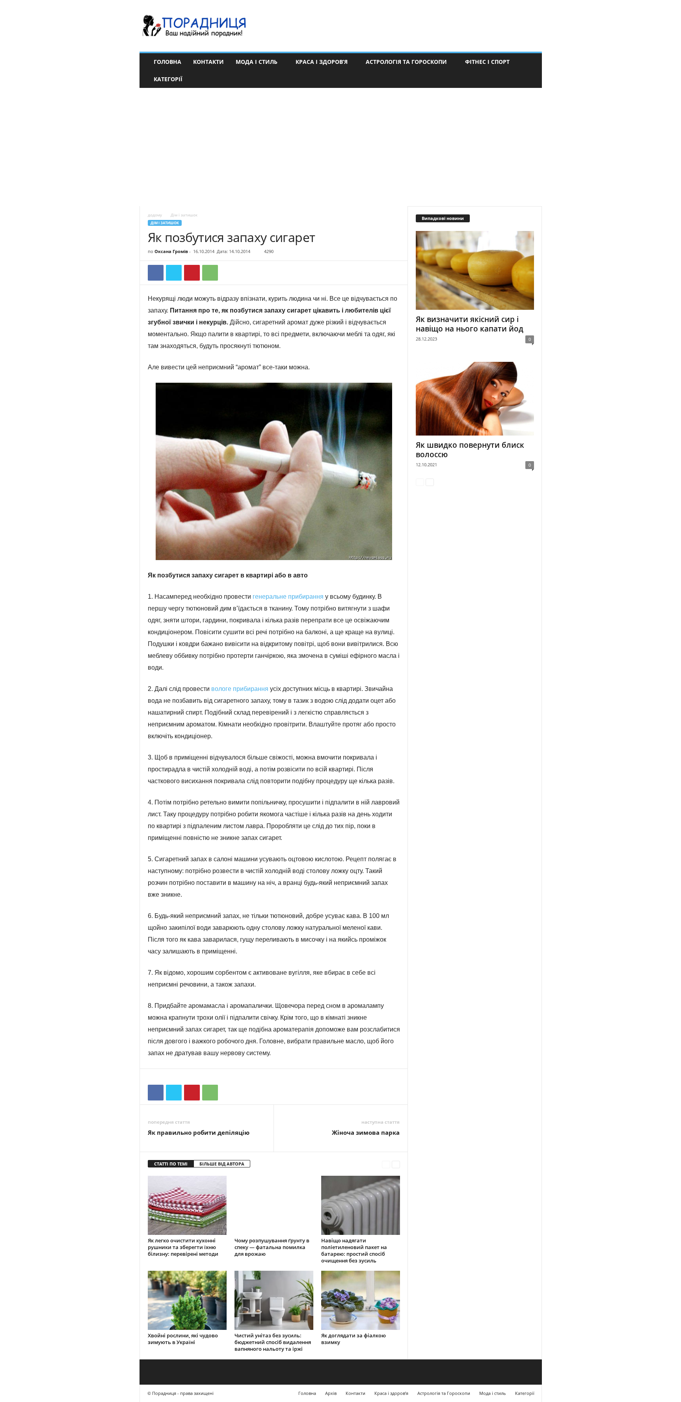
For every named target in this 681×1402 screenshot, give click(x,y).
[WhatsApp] (210, 273)
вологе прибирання (239, 688)
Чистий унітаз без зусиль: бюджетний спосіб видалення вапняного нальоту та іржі (272, 1342)
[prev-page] (386, 1164)
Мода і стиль (256, 61)
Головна (167, 61)
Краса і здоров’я (322, 61)
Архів (331, 1393)
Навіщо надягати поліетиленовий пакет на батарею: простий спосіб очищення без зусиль (354, 1250)
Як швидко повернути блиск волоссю (470, 450)
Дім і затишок (165, 222)
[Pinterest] (192, 273)
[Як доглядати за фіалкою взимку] (360, 1300)
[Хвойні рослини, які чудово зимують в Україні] (187, 1300)
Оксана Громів (171, 251)
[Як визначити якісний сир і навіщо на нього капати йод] (475, 270)
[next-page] (396, 1164)
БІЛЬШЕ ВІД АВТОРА (221, 1164)
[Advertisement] (340, 147)
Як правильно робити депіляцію (198, 1132)
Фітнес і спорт (487, 61)
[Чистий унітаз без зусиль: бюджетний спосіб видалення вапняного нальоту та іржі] (273, 1300)
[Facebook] (156, 273)
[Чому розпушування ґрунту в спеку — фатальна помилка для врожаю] (273, 1205)
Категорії (168, 79)
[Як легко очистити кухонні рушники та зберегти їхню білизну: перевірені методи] (187, 1205)
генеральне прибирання (288, 596)
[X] (174, 273)
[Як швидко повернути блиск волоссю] (475, 399)
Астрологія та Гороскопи (406, 61)
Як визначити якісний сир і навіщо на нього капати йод (469, 324)
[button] (530, 70)
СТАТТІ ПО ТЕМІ (171, 1164)
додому (155, 215)
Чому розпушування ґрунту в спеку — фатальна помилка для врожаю (271, 1247)
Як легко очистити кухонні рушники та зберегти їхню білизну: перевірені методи (183, 1247)
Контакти (208, 61)
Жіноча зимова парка (366, 1132)
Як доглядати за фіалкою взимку (353, 1339)
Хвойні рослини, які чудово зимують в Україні (183, 1339)
